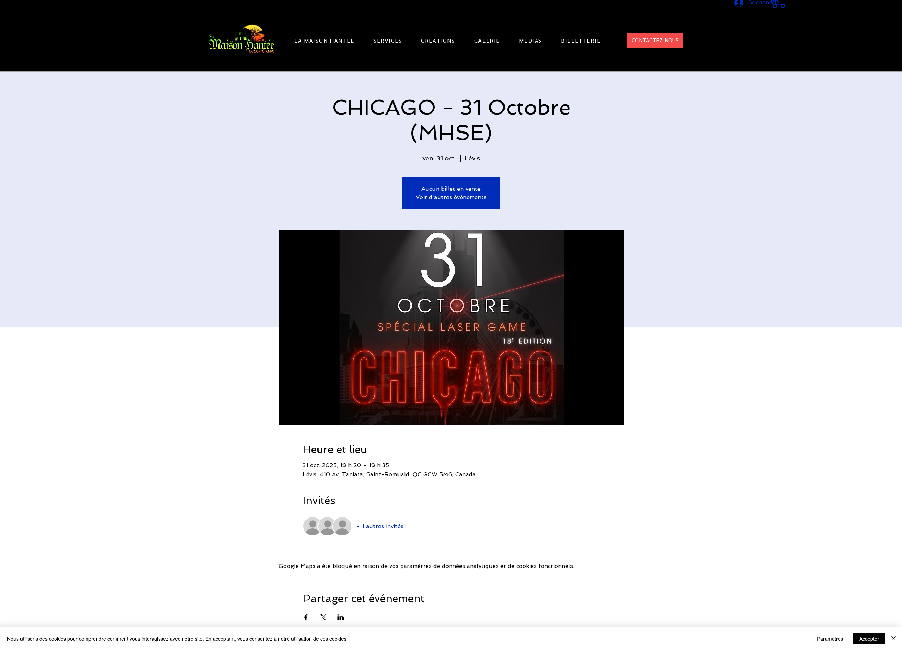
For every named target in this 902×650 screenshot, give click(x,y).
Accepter (869, 638)
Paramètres (830, 638)
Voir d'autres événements (451, 197)
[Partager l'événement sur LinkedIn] (340, 617)
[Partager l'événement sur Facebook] (306, 617)
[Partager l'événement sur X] (323, 617)
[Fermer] (893, 638)
